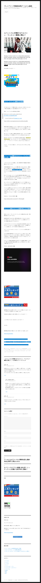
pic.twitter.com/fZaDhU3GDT (10, 115)
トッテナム (7, 563)
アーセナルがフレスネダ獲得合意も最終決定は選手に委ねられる (15, 339)
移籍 (25, 348)
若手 (26, 348)
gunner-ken (7, 348)
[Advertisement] (20, 25)
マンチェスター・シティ (9, 566)
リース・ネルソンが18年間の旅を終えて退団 (13, 548)
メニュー (6, 11)
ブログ (12, 351)
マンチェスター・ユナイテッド (10, 567)
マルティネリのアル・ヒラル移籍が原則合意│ (13, 549)
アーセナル (17, 348)
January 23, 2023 (18, 118)
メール (5, 436)
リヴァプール (7, 569)
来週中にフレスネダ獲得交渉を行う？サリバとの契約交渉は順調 (15, 344)
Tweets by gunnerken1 (8, 333)
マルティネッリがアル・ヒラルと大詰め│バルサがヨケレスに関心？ (17, 551)
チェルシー (7, 562)
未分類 (23, 348)
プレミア (20, 348)
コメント (5, 416)
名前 (5, 431)
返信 (5, 375)
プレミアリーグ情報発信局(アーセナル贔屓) (18, 6)
